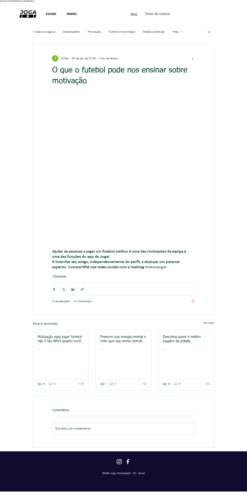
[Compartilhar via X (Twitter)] (63, 289)
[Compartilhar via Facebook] (54, 289)
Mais (176, 31)
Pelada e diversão (154, 31)
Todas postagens (44, 31)
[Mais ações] (192, 58)
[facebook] (127, 461)
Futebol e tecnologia (122, 31)
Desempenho (71, 31)
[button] (209, 31)
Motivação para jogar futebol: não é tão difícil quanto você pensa (60, 339)
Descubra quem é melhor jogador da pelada (182, 339)
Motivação (94, 31)
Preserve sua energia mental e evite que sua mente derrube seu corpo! (123, 339)
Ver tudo (208, 322)
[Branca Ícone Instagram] (119, 461)
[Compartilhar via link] (82, 289)
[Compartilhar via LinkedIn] (73, 289)
